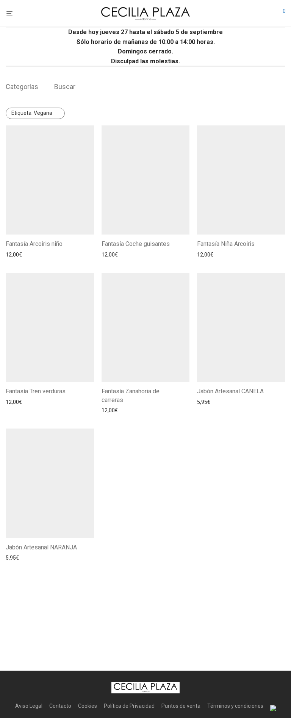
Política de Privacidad (129, 706)
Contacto (60, 706)
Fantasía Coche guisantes (136, 243)
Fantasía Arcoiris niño (34, 243)
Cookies (87, 706)
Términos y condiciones (235, 706)
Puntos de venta (180, 706)
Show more (59, 255)
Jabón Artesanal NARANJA (41, 547)
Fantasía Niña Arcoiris (226, 243)
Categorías (22, 87)
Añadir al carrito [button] (22, 255)
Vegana (31, 113)
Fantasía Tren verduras (36, 391)
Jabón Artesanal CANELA (230, 391)
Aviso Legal (28, 706)
